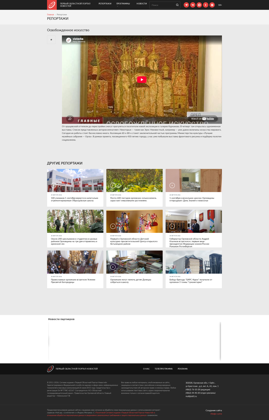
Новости (142, 3)
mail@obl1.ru (191, 396)
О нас (146, 369)
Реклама (183, 369)
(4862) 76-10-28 (193, 389)
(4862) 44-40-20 (193, 393)
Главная (50, 14)
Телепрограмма (164, 369)
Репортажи (105, 3)
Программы (123, 3)
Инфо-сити (216, 413)
